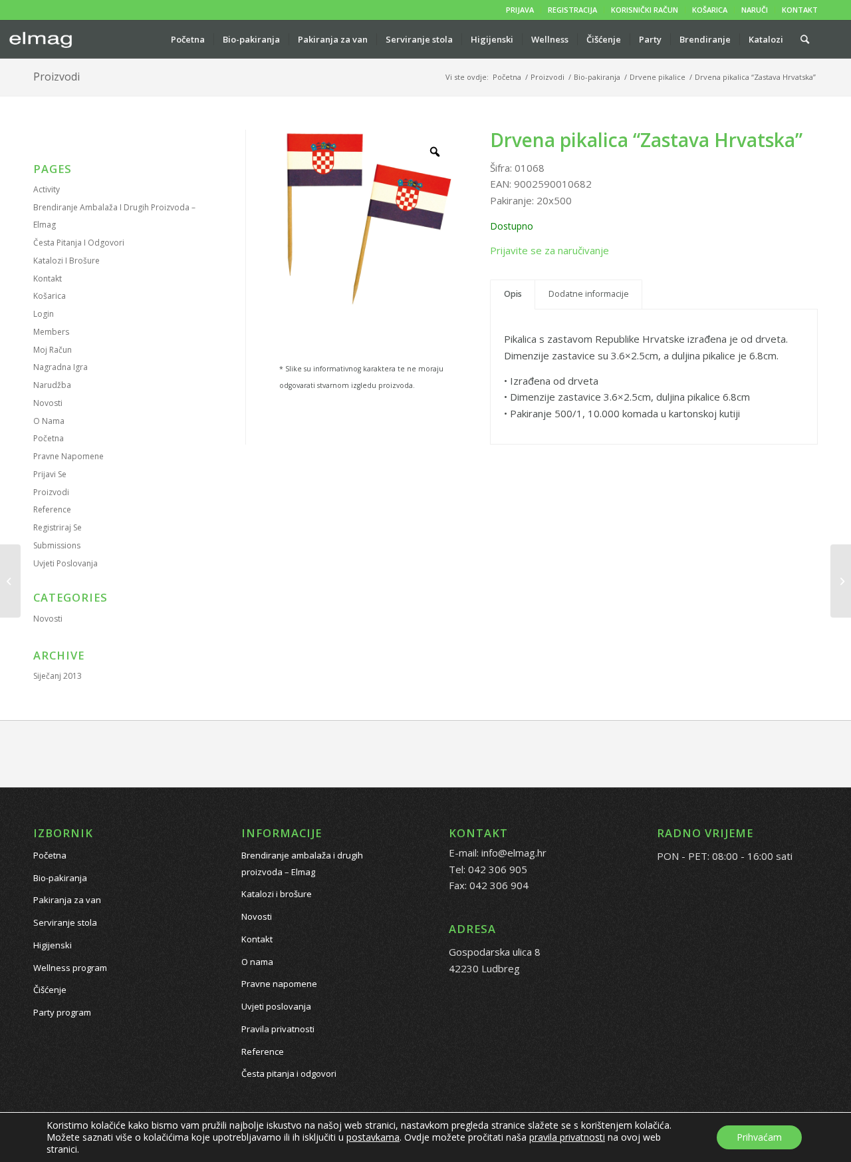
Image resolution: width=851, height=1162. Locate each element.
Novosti (47, 403)
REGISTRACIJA (572, 10)
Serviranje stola (65, 922)
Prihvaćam (759, 1137)
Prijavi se (49, 474)
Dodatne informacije (588, 293)
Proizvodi (56, 76)
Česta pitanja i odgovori (78, 242)
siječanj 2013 (57, 675)
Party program (62, 1012)
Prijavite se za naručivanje (549, 250)
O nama (48, 421)
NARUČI (754, 10)
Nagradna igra (60, 367)
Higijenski (52, 945)
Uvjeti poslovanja (65, 563)
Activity (46, 189)
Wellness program (70, 968)
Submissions (56, 545)
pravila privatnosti (567, 1137)
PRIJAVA (520, 10)
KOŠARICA (709, 10)
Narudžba (52, 385)
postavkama (373, 1137)
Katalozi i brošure (66, 260)
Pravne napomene (68, 456)
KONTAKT (800, 10)
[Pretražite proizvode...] (805, 39)
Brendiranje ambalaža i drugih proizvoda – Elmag (302, 863)
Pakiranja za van (67, 900)
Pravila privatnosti (277, 1029)
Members (51, 331)
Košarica (49, 295)
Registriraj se (57, 527)
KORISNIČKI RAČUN (644, 10)
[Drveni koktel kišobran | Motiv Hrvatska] (840, 581)
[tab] (512, 294)
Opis (513, 293)
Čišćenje (49, 990)
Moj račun (52, 349)
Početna (48, 438)
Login (43, 313)
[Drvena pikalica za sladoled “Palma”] (10, 581)
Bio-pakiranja (60, 878)
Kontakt (47, 278)
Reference (52, 509)
